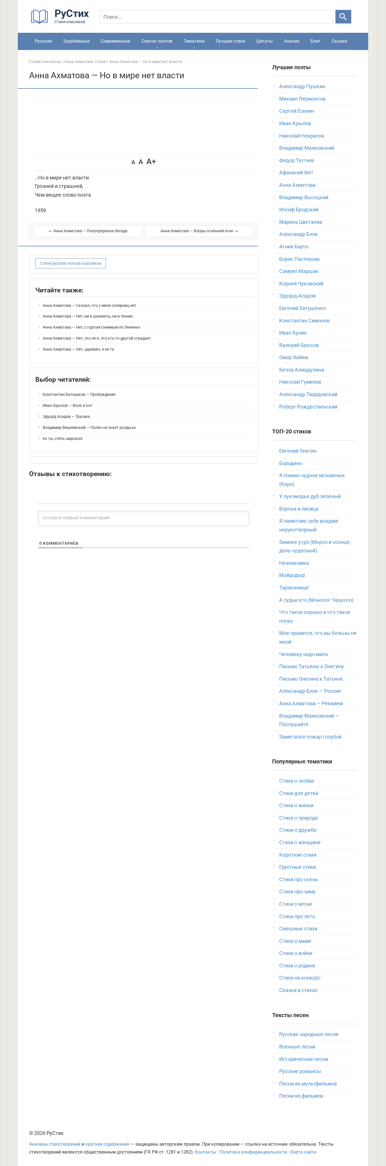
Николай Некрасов (301, 136)
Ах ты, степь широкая (63, 438)
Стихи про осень (298, 879)
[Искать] (343, 16)
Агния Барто (293, 246)
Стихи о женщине (300, 842)
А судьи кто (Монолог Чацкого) (316, 600)
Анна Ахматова (297, 185)
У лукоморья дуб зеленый (310, 496)
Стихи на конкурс (299, 978)
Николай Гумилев (300, 382)
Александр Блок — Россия (310, 691)
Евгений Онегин (297, 451)
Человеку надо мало (303, 654)
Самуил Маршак (298, 271)
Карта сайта (303, 1152)
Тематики (194, 41)
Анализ (291, 41)
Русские (43, 41)
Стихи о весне (295, 904)
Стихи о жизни (296, 805)
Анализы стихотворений (55, 1144)
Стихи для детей (298, 793)
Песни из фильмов (301, 1096)
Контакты (205, 1152)
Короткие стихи (297, 855)
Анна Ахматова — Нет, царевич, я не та (78, 349)
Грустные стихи (297, 867)
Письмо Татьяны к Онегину (311, 666)
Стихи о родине (297, 966)
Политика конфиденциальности (253, 1152)
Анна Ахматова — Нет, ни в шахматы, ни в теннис (88, 316)
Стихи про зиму (297, 891)
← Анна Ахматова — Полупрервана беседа (88, 231)
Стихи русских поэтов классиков (70, 263)
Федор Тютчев (296, 160)
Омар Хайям (293, 357)
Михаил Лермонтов (302, 99)
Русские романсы (300, 1071)
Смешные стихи (298, 929)
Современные (115, 41)
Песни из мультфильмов (308, 1084)
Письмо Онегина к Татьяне (311, 679)
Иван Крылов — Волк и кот (67, 405)
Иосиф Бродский (298, 209)
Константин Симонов (304, 320)
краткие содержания (107, 1144)
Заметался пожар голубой (310, 737)
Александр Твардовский (308, 394)
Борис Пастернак (299, 259)
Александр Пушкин (302, 86)
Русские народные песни (308, 1034)
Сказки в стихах (298, 990)
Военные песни (297, 1047)
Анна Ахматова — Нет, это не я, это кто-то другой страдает (97, 338)
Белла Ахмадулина (301, 370)
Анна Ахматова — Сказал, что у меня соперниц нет (89, 305)
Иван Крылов (295, 123)
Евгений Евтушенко (302, 308)
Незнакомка (294, 563)
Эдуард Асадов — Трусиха (66, 416)
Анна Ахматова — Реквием (311, 703)
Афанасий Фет (296, 172)
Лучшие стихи (230, 41)
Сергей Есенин (296, 111)
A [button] (133, 162)
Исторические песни (303, 1059)
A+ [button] (151, 161)
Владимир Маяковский (306, 148)
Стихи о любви (296, 781)
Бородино (290, 463)
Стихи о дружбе (297, 830)
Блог (315, 41)
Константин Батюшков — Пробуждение (79, 394)
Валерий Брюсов (299, 345)
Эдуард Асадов (297, 296)
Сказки (339, 41)
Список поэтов (156, 41)
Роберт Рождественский (308, 407)
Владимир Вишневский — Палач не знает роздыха (89, 427)
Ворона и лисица (298, 509)
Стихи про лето (297, 916)
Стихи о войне (296, 953)
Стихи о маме (295, 941)
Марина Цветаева (300, 222)
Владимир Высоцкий (303, 197)
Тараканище (294, 587)
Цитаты (264, 41)
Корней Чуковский (301, 283)
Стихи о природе (298, 818)
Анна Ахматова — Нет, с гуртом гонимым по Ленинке (91, 327)
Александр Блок (298, 234)
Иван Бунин (293, 333)
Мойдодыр (292, 575)
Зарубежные (76, 41)
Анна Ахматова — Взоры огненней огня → (199, 231)
